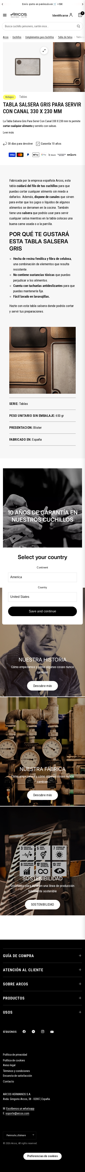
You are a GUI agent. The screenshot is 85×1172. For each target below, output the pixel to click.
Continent (42, 567)
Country (42, 587)
